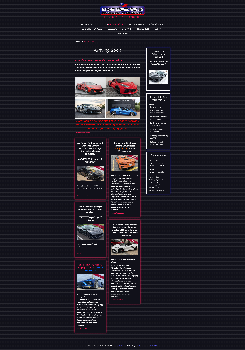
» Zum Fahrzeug (83, 195)
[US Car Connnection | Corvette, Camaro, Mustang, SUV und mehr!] (122, 11)
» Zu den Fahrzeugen (82, 133)
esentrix (142, 346)
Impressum (119, 346)
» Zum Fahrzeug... (83, 329)
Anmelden (152, 346)
